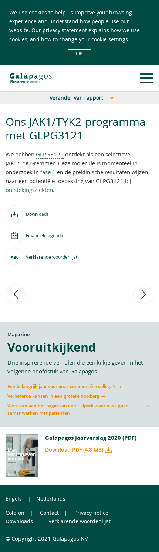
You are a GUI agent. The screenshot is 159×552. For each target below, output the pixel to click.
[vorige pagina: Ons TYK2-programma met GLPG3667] (16, 294)
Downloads (19, 521)
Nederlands (50, 498)
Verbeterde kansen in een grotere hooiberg (53, 396)
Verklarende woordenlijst (79, 521)
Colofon (15, 512)
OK (79, 53)
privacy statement (65, 30)
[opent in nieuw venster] (30, 78)
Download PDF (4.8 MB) (74, 449)
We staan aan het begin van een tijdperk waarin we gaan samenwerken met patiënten (68, 409)
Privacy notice (91, 512)
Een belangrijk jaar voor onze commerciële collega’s (61, 386)
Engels (14, 498)
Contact (49, 512)
